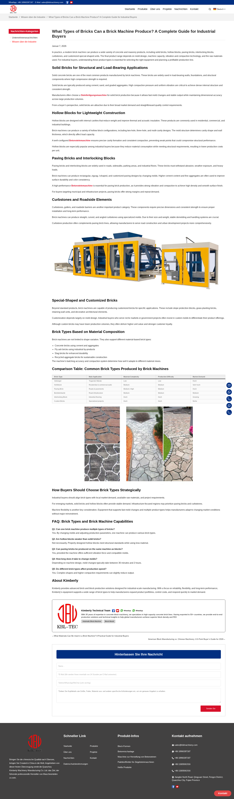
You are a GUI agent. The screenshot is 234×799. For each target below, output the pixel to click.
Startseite (13, 17)
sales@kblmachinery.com (186, 745)
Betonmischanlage (126, 751)
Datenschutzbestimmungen (76, 764)
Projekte (93, 752)
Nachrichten (69, 758)
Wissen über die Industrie (33, 17)
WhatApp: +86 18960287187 (21, 2)
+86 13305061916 (182, 764)
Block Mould (109, 621)
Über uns (68, 752)
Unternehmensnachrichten (25, 38)
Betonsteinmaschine (79, 140)
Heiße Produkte (124, 767)
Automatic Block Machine (92, 621)
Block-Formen (124, 746)
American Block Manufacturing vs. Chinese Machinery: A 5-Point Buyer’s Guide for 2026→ (186, 639)
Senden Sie (210, 709)
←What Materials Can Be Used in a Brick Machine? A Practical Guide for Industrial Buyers (90, 636)
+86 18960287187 (182, 751)
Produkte (94, 746)
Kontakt (93, 758)
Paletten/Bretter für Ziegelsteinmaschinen (136, 762)
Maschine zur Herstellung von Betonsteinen (137, 757)
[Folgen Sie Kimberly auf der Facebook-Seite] (67, 2)
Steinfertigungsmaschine (94, 95)
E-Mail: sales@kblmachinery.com (49, 2)
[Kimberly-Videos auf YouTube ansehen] (71, 2)
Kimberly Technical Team (95, 610)
